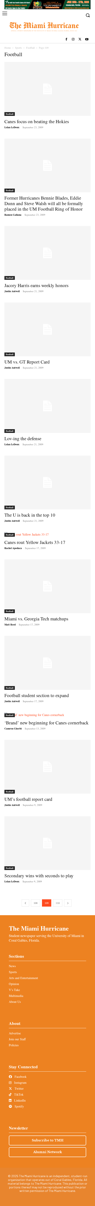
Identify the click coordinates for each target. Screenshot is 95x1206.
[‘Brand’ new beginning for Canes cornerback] (47, 714)
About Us (15, 1002)
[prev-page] (25, 903)
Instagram (20, 1082)
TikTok (18, 1094)
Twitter (19, 1088)
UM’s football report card (28, 799)
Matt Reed (10, 624)
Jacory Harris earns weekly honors (36, 285)
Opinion (14, 984)
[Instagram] (73, 39)
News (12, 966)
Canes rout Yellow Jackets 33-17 (34, 542)
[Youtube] (86, 39)
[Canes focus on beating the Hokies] (47, 89)
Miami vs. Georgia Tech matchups (36, 619)
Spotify (19, 1106)
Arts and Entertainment (23, 978)
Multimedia (16, 996)
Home (7, 47)
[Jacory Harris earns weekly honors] (47, 253)
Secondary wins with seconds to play (39, 875)
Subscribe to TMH (47, 1140)
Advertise (15, 1033)
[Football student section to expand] (47, 663)
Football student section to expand (36, 695)
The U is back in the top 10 (29, 515)
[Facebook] (66, 39)
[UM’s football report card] (47, 767)
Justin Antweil (12, 291)
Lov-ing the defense (22, 438)
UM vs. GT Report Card (27, 362)
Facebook (20, 1076)
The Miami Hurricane (39, 928)
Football (30, 47)
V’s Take (14, 990)
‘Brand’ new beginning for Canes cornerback (46, 723)
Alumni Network (47, 1152)
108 (36, 903)
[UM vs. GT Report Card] (47, 329)
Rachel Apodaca (13, 548)
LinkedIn (19, 1100)
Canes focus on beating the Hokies (36, 121)
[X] (79, 39)
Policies (14, 1045)
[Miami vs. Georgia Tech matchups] (47, 586)
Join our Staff (17, 1039)
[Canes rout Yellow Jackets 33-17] (47, 534)
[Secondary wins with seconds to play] (47, 843)
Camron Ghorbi (13, 728)
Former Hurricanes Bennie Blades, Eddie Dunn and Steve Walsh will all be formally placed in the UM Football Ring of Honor (43, 203)
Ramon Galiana (12, 215)
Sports (18, 47)
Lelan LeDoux (11, 127)
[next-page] (68, 903)
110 (58, 903)
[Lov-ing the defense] (47, 406)
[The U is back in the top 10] (47, 482)
